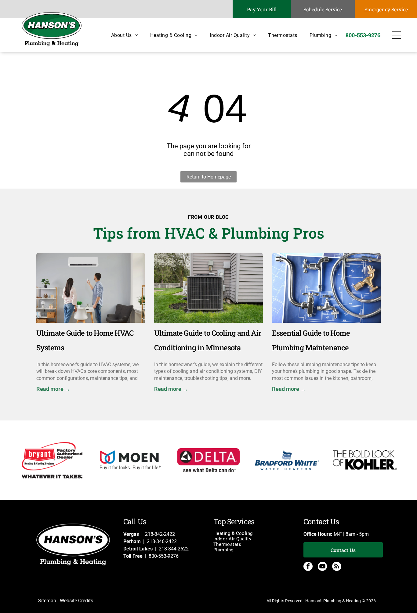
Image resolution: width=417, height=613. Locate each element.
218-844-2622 (174, 549)
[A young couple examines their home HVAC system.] (90, 288)
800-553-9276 (164, 556)
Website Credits (76, 601)
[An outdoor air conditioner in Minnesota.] (208, 288)
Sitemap (47, 601)
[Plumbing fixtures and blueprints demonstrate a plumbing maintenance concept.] (326, 288)
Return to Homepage (209, 177)
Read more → (53, 389)
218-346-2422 (162, 541)
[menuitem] (118, 35)
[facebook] (308, 567)
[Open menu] (396, 35)
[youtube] (322, 567)
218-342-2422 (160, 534)
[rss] (336, 567)
